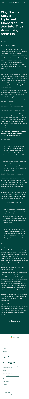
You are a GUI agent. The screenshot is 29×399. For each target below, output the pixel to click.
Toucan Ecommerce (13, 392)
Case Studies (6, 381)
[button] (3, 2)
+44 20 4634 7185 (9, 373)
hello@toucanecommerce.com (12, 375)
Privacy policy (17, 394)
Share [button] (4, 41)
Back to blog (15, 321)
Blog (4, 378)
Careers (5, 384)
